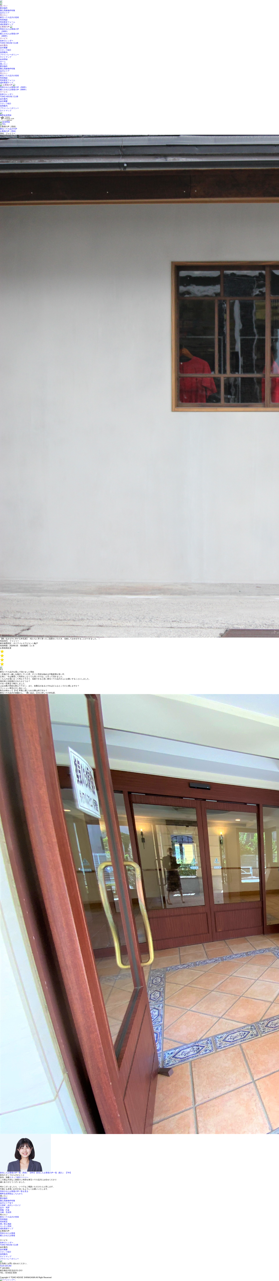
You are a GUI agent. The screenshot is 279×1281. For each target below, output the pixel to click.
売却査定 (4, 1221)
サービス (4, 92)
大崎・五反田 (5, 1212)
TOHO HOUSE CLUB (9, 43)
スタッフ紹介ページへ (18, 1177)
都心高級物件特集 (7, 10)
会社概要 (4, 48)
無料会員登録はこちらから (11, 1194)
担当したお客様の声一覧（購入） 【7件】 (54, 1173)
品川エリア (4, 13)
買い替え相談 (5, 1224)
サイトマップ (5, 57)
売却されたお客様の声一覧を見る (14, 1191)
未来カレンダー (6, 41)
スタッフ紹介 (5, 50)
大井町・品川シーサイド (10, 1205)
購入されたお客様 (7, 1235)
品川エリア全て (6, 1203)
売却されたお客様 (7, 1233)
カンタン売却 (5, 1226)
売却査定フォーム (7, 22)
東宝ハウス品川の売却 (9, 17)
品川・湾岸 (4, 1208)
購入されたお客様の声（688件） (14, 89)
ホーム (3, 62)
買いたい (4, 64)
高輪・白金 (4, 1210)
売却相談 (4, 20)
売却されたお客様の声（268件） (14, 87)
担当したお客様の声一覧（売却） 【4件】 (18, 1173)
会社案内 (4, 99)
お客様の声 (7, 85)
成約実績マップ (6, 24)
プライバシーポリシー (9, 55)
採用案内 (4, 52)
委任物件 (4, 8)
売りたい (4, 73)
